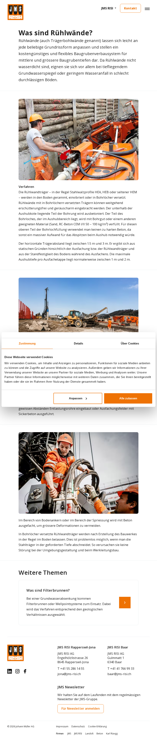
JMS (69, 733)
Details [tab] (78, 343)
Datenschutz (78, 726)
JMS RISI (107, 8)
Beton (99, 733)
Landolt (89, 733)
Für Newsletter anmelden (80, 708)
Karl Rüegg (112, 733)
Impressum (62, 726)
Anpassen (75, 398)
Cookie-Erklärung (97, 726)
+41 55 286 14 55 (72, 668)
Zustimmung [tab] (27, 343)
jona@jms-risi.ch (69, 674)
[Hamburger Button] (147, 8)
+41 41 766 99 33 (122, 668)
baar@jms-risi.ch (119, 674)
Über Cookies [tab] (130, 343)
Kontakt (130, 8)
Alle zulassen (128, 398)
